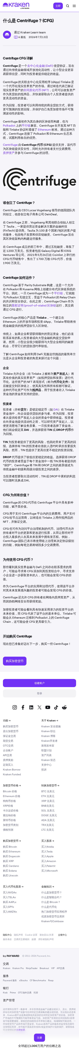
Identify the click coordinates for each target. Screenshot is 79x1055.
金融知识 (47, 886)
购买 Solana (10, 870)
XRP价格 (8, 805)
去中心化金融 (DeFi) (40, 66)
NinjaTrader (31, 968)
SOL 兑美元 (48, 810)
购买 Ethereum (11, 851)
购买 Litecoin (10, 875)
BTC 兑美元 (48, 791)
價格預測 (8, 829)
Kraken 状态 (48, 760)
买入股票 (47, 840)
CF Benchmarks (38, 980)
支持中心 (46, 764)
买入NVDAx (10, 892)
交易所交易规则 (21, 939)
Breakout (44, 968)
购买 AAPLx (9, 902)
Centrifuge (10, 145)
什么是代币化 (49, 907)
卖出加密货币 (10, 731)
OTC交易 (8, 745)
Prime (13, 992)
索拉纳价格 (9, 815)
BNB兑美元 (47, 805)
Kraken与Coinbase (52, 921)
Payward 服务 (10, 980)
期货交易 (8, 740)
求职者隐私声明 (46, 939)
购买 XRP (8, 861)
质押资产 (9, 153)
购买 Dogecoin (11, 856)
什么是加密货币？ (51, 892)
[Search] (67, 6)
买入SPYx (8, 907)
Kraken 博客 (48, 736)
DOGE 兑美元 (49, 815)
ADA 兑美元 (48, 820)
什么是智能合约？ (51, 897)
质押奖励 (8, 760)
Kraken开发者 (49, 740)
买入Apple (47, 856)
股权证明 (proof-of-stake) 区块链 (34, 305)
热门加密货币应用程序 (54, 911)
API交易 (7, 755)
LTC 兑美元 (47, 829)
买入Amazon (48, 861)
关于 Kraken (49, 720)
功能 (6, 720)
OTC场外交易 (24, 992)
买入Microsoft (49, 870)
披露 (34, 939)
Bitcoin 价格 (10, 791)
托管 (36, 992)
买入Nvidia (47, 846)
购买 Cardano (11, 866)
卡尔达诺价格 (10, 810)
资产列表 (46, 755)
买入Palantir (48, 866)
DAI (55, 409)
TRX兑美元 (47, 825)
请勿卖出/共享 (47, 934)
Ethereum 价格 (11, 796)
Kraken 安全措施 (51, 726)
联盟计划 (46, 750)
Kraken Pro (18, 968)
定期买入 (8, 764)
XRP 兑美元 (48, 801)
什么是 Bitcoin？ (50, 902)
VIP (53, 968)
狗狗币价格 (9, 801)
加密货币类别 (10, 825)
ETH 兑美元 (47, 796)
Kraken (6, 968)
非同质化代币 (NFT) (36, 90)
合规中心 (62, 934)
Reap (50, 980)
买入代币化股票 (13, 886)
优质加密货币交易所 (52, 916)
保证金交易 (9, 736)
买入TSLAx (9, 897)
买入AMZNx (10, 911)
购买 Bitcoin (10, 846)
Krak (5, 992)
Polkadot (9, 125)
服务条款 (7, 939)
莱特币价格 (9, 820)
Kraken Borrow (11, 769)
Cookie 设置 (31, 934)
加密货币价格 (12, 785)
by (11, 956)
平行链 (26, 125)
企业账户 (8, 750)
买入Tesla (47, 851)
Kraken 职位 (48, 731)
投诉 (43, 769)
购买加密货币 (10, 726)
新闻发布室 (47, 745)
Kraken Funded (12, 774)
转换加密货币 (50, 785)
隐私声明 (18, 934)
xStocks (23, 980)
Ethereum (44, 130)
